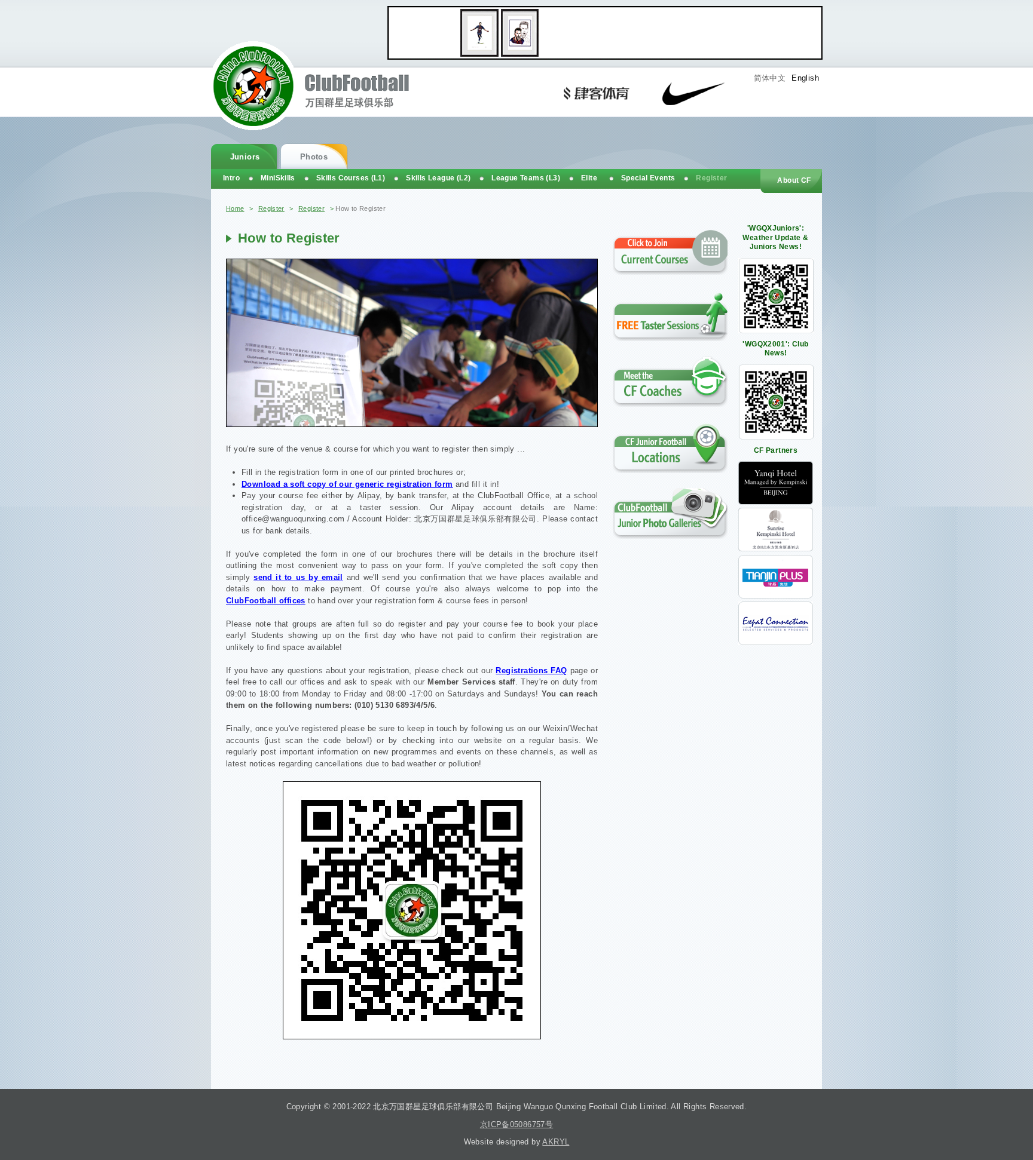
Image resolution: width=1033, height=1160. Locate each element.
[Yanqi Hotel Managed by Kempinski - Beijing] (775, 502)
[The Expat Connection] (775, 642)
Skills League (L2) (438, 178)
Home (235, 208)
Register (271, 208)
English (805, 77)
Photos (314, 156)
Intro (231, 178)
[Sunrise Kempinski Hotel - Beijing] (775, 548)
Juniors (245, 156)
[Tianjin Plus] (775, 595)
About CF (794, 180)
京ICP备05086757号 (516, 1124)
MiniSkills (278, 178)
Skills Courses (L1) (350, 178)
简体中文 (770, 77)
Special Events (648, 178)
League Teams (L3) (525, 178)
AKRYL (555, 1141)
